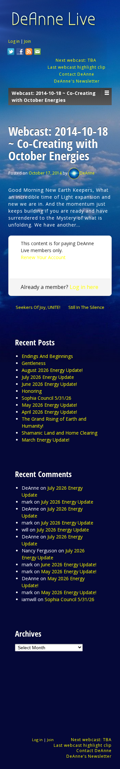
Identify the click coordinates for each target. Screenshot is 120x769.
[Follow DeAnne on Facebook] (20, 52)
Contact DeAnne (76, 74)
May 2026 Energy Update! (49, 405)
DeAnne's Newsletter (77, 81)
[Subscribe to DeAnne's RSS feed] (29, 52)
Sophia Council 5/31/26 (46, 398)
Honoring (32, 391)
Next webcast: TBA (77, 60)
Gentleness (34, 363)
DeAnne (87, 173)
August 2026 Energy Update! (52, 370)
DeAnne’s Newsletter (89, 756)
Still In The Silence (86, 307)
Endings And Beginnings (47, 356)
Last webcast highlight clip (77, 67)
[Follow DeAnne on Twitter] (11, 52)
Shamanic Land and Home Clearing (59, 433)
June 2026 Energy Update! (49, 384)
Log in (14, 41)
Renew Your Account (43, 257)
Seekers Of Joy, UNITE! (38, 307)
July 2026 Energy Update (48, 377)
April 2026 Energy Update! (49, 412)
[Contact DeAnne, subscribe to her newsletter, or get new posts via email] (37, 52)
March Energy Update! (45, 440)
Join (27, 41)
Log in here (84, 287)
